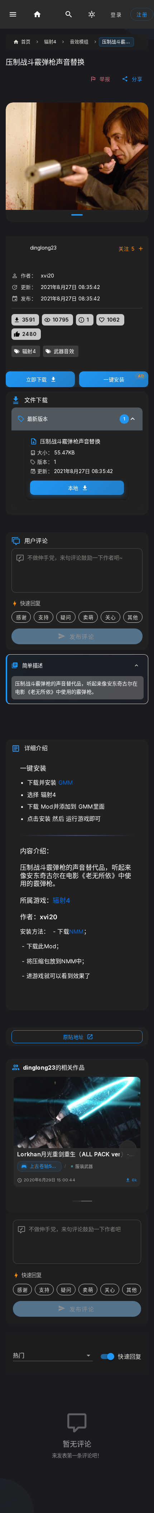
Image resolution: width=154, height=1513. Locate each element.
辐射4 (61, 900)
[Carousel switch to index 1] (77, 215)
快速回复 (129, 1356)
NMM (76, 931)
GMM (65, 782)
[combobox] (53, 1352)
